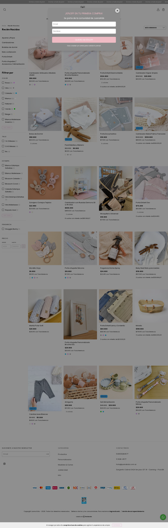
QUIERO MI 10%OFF (84, 39)
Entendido (117, 525)
